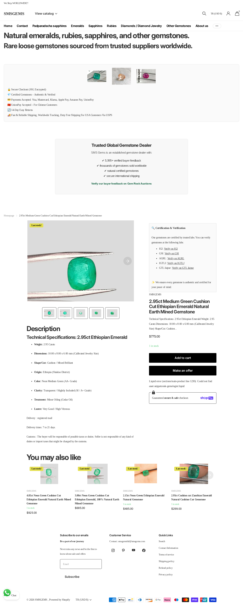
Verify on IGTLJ (175, 263)
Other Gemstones (178, 26)
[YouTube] (133, 550)
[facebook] (143, 550)
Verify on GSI (172, 253)
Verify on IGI (171, 248)
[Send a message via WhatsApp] (7, 592)
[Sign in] (228, 13)
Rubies (111, 26)
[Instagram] (113, 550)
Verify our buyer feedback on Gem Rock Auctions (121, 183)
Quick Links (166, 535)
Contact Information (168, 547)
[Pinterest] (123, 550)
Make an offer (183, 370)
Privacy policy (166, 574)
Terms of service (166, 554)
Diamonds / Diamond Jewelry (141, 26)
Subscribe (72, 577)
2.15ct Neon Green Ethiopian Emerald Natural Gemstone (143, 497)
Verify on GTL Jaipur (183, 267)
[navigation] (49, 313)
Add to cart (183, 358)
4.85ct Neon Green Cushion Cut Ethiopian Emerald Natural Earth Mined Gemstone (49, 499)
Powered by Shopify (59, 599)
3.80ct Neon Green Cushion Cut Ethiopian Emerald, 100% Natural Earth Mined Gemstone (97, 499)
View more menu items (217, 26)
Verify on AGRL (175, 258)
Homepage (9, 215)
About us (202, 26)
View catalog (44, 13)
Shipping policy (166, 561)
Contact (22, 26)
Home (8, 26)
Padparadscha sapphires (49, 26)
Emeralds (77, 26)
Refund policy (166, 567)
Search (162, 541)
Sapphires (95, 26)
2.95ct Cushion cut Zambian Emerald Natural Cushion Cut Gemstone (191, 497)
